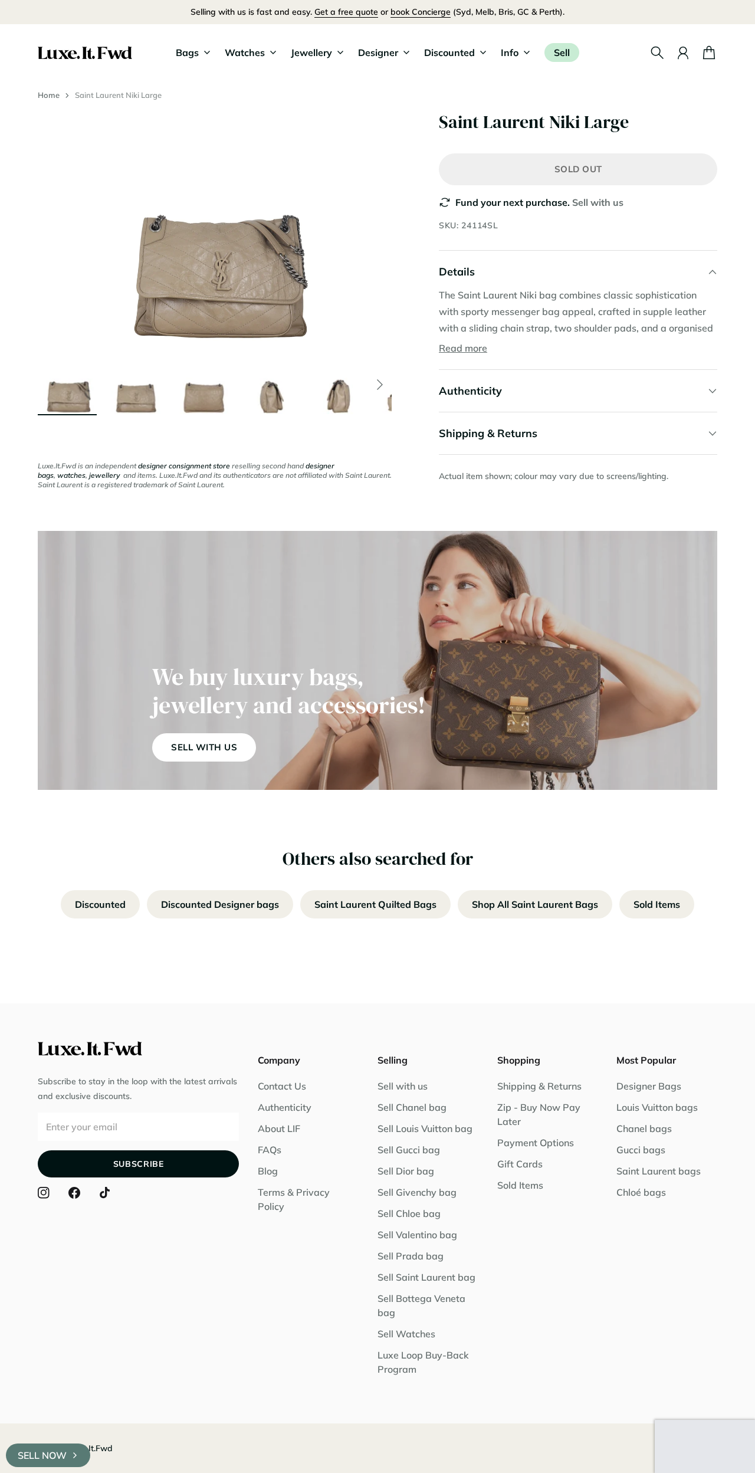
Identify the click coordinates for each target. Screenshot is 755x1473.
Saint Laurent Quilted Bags (375, 904)
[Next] (380, 384)
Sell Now (42, 1455)
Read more (463, 348)
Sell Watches (406, 1334)
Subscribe (138, 1164)
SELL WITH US (204, 747)
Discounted (100, 904)
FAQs (269, 1150)
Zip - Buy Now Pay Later (538, 1114)
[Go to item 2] (135, 384)
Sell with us (597, 202)
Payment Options (535, 1143)
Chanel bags (644, 1128)
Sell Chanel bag (412, 1107)
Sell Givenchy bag (417, 1192)
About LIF (279, 1128)
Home (49, 95)
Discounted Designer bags (220, 904)
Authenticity (284, 1107)
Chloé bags (641, 1192)
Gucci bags (640, 1150)
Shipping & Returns (539, 1086)
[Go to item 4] (272, 384)
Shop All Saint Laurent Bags (535, 904)
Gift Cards (520, 1164)
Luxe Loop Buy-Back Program (423, 1362)
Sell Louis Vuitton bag (425, 1128)
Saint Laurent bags (658, 1171)
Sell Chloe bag (409, 1213)
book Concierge (420, 11)
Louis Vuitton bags (657, 1107)
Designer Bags (648, 1086)
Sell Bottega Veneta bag (421, 1305)
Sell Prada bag (411, 1256)
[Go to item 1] (67, 384)
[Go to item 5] (340, 384)
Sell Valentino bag (417, 1235)
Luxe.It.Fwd (90, 1448)
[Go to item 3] (204, 384)
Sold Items (656, 904)
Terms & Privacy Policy (294, 1199)
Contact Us (282, 1086)
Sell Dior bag (406, 1171)
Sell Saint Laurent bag (426, 1277)
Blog (268, 1171)
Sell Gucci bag (409, 1150)
